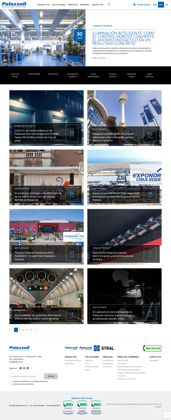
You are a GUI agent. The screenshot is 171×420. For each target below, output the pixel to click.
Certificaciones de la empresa (129, 366)
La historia (121, 376)
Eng (155, 4)
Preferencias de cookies (139, 404)
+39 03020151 (18, 359)
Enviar (51, 376)
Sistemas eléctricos (73, 360)
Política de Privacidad (116, 404)
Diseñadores (108, 363)
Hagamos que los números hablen (131, 373)
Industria (89, 360)
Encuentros (53, 74)
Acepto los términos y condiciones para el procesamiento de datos (30, 382)
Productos (44, 4)
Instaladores (108, 360)
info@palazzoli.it (16, 362)
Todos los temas (15, 75)
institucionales (34, 74)
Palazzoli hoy (122, 360)
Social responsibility (93, 75)
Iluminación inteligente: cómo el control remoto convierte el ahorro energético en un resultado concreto (123, 38)
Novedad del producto (73, 75)
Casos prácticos (149, 75)
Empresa (84, 4)
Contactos (97, 4)
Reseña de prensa (131, 75)
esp (161, 4)
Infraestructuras (92, 366)
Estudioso (107, 366)
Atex (87, 363)
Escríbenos (154, 360)
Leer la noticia (99, 58)
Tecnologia (122, 363)
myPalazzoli (144, 4)
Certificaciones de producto (128, 370)
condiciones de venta (126, 379)
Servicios (73, 4)
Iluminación (69, 363)
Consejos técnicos (113, 75)
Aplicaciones (59, 4)
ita (166, 4)
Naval (87, 370)
